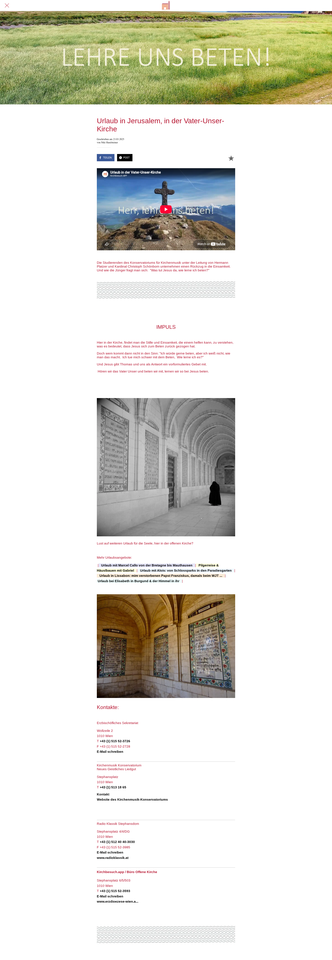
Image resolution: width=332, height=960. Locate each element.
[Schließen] (7, 5)
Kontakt (103, 794)
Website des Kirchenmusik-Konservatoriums (132, 799)
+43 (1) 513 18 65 (113, 787)
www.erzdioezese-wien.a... (117, 901)
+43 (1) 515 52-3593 (115, 891)
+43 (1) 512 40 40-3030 (117, 842)
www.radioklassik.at (112, 858)
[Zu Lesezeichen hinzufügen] (231, 158)
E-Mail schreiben (110, 751)
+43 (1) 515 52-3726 (115, 741)
